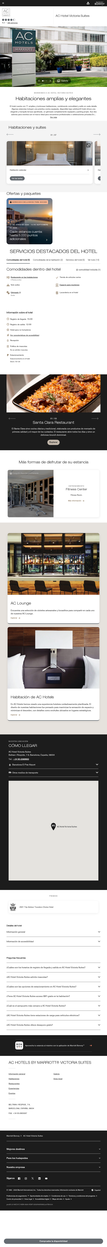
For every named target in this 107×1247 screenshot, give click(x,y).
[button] (88, 3)
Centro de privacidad (14, 1199)
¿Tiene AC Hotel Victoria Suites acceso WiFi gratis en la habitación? (38, 996)
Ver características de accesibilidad (24, 335)
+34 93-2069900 (21, 759)
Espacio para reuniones (69, 285)
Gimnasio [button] (15, 292)
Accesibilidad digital (42, 1199)
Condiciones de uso (58, 1196)
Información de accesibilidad (20, 941)
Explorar (53, 442)
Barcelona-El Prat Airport (23, 764)
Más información (74, 501)
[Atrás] (10, 134)
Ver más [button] (53, 117)
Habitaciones (14, 1079)
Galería (57, 1074)
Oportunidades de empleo (39, 1196)
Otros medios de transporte (25, 772)
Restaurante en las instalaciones (24, 277)
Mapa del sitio (57, 1199)
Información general (16, 932)
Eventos (12, 1093)
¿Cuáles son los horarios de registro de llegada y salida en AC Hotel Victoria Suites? (46, 967)
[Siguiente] (96, 134)
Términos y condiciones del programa (82, 1196)
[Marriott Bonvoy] (98, 3)
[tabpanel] (53, 412)
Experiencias (14, 1088)
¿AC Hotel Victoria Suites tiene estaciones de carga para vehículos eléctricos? (43, 1015)
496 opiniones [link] (12, 23)
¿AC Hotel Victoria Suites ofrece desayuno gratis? (30, 1025)
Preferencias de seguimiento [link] (17, 1196)
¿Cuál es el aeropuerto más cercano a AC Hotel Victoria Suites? (36, 1006)
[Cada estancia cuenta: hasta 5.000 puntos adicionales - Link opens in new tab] (29, 221)
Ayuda (67, 1199)
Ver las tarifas (17, 178)
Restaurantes (14, 1084)
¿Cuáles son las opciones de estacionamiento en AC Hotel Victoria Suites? (41, 986)
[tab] (18, 260)
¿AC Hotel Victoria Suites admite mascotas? (27, 977)
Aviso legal (58, 1079)
